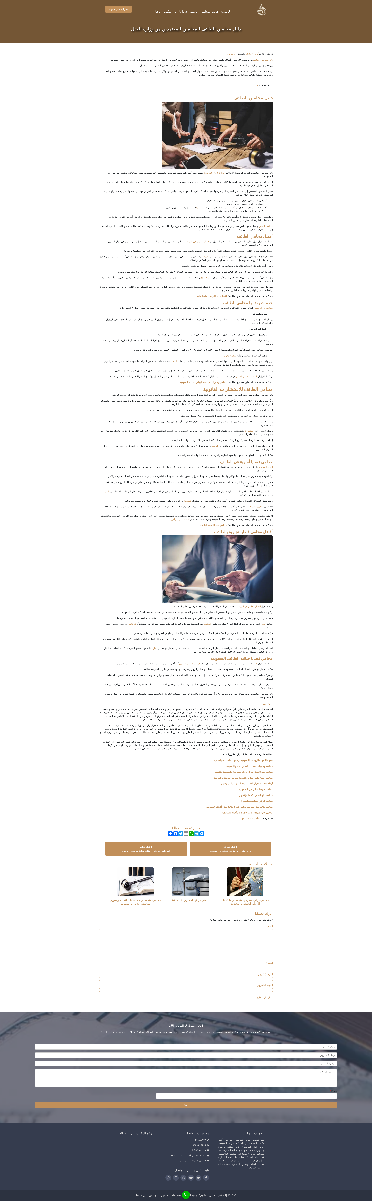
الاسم (269, 963)
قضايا (199, 207)
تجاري (154, 648)
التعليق (268, 926)
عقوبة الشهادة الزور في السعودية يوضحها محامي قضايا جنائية (243, 760)
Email (333, 1091)
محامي (257, 818)
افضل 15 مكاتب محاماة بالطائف (211, 296)
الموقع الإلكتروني (264, 985)
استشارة (249, 431)
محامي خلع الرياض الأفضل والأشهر (256, 795)
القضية (173, 361)
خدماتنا (183, 11)
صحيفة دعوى (230, 355)
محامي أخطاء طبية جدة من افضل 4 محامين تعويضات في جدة (243, 778)
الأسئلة (194, 11)
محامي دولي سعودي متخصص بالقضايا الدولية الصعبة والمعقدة (245, 901)
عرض (256, 85)
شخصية (188, 501)
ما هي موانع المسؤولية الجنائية (190, 900)
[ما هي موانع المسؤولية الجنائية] (190, 881)
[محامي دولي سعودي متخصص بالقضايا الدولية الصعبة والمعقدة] (245, 881)
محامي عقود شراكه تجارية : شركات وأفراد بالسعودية (247, 812)
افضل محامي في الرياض (198, 241)
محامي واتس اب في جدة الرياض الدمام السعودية (203, 382)
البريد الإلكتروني (264, 974)
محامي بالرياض (256, 506)
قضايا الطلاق (206, 277)
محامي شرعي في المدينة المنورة (257, 801)
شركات (132, 624)
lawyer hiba (232, 54)
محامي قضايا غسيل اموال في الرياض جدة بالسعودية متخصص (243, 772)
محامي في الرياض (264, 308)
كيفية (254, 663)
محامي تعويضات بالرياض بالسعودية (256, 789)
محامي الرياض (266, 226)
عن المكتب (170, 11)
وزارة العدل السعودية (214, 173)
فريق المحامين (209, 11)
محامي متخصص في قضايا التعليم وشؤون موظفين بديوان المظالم (135, 901)
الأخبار (157, 11)
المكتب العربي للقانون (246, 376)
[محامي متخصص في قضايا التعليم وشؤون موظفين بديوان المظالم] (135, 881)
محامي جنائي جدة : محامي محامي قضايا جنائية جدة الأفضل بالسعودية (239, 807)
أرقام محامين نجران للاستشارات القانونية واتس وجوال (247, 783)
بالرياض (205, 256)
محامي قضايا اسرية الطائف (213, 525)
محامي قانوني (246, 818)
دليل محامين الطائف (263, 60)
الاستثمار (208, 624)
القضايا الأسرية (266, 467)
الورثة (106, 491)
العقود (263, 624)
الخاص (215, 446)
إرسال (186, 1105)
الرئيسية (226, 11)
